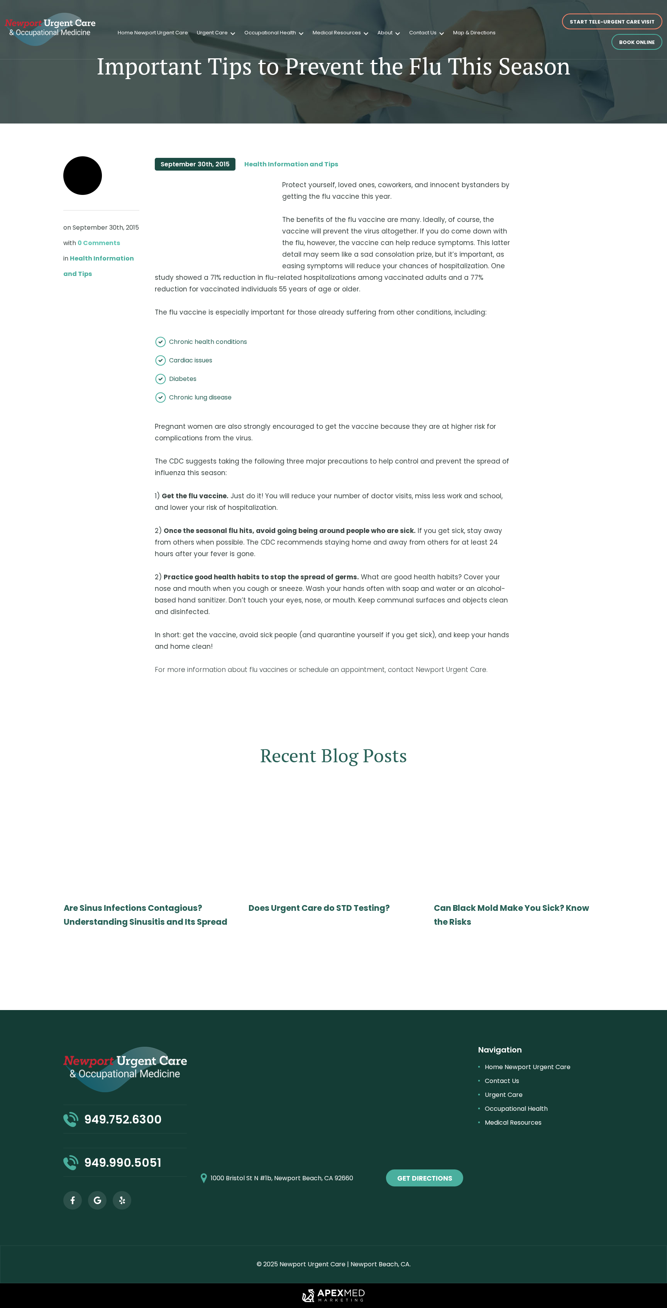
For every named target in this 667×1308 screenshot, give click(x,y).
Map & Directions (474, 32)
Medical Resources (337, 32)
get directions (424, 1178)
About (385, 32)
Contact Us (423, 32)
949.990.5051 (122, 1162)
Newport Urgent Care (312, 1264)
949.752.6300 (123, 1119)
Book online (637, 42)
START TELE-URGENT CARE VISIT (612, 21)
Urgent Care (212, 32)
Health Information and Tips (291, 164)
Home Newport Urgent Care (153, 32)
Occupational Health (270, 32)
